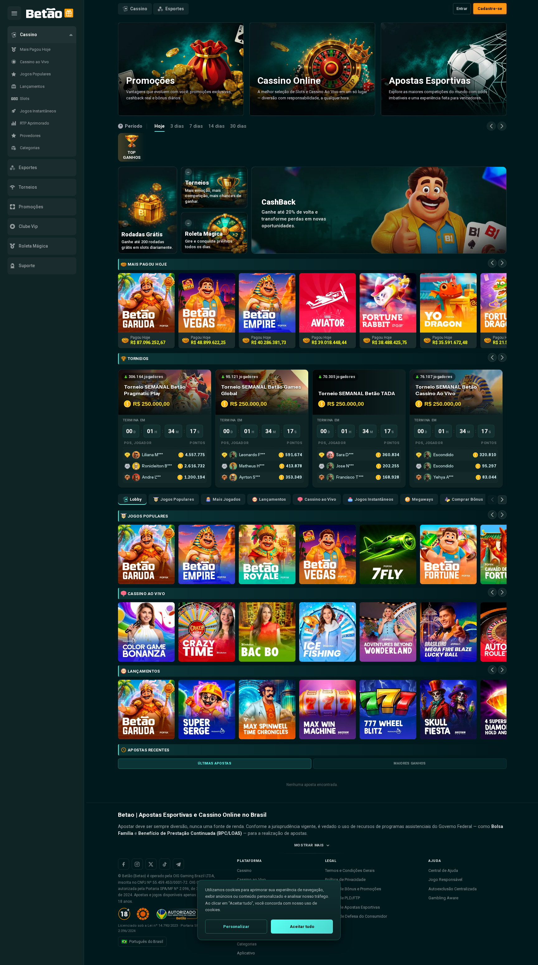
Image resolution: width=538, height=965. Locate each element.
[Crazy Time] (206, 632)
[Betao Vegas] (327, 554)
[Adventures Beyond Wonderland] (388, 632)
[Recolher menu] (14, 13)
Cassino (138, 8)
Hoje (159, 126)
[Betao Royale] (267, 554)
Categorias (247, 944)
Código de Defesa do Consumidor (356, 916)
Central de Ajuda (443, 870)
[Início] (44, 13)
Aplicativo (246, 953)
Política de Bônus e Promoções (353, 889)
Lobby (136, 499)
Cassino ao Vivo (320, 499)
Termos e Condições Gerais (350, 870)
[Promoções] (68, 13)
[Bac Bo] (267, 632)
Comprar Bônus (467, 499)
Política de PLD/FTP (342, 898)
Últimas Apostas (214, 763)
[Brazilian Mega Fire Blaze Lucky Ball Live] (448, 632)
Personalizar (236, 926)
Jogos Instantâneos (374, 499)
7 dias (196, 126)
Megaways (422, 499)
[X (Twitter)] (151, 864)
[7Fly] (388, 554)
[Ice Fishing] (327, 632)
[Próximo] (502, 126)
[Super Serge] (206, 709)
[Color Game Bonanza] (146, 632)
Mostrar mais (309, 845)
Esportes (174, 8)
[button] (41, 34)
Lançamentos (272, 499)
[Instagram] (137, 864)
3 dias (177, 126)
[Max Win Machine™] (327, 709)
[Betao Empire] (206, 554)
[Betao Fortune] (448, 554)
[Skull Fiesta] (448, 709)
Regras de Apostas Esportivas (352, 907)
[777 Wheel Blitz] (388, 709)
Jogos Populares (177, 499)
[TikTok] (164, 864)
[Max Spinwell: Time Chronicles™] (267, 709)
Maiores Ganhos (410, 763)
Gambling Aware (443, 898)
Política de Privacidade (345, 879)
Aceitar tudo (302, 926)
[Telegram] (178, 864)
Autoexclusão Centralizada (452, 889)
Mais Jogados (226, 499)
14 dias (216, 126)
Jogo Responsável (445, 879)
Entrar (461, 8)
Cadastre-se (490, 8)
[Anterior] (491, 126)
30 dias (238, 126)
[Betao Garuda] (146, 554)
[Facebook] (123, 864)
